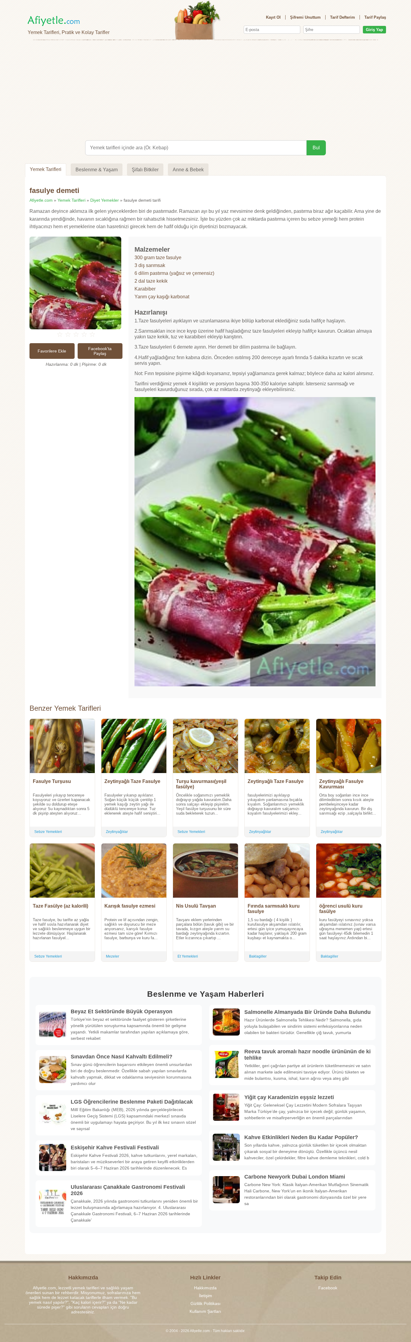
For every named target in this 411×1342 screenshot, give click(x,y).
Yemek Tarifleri (45, 169)
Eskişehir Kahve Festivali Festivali (115, 1148)
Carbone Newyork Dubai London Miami (294, 1177)
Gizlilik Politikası (205, 1303)
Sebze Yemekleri (48, 832)
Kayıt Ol (273, 17)
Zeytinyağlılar (117, 832)
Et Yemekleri (188, 956)
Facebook (327, 1287)
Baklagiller (258, 956)
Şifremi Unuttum (305, 17)
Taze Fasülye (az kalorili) (60, 906)
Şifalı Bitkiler (145, 169)
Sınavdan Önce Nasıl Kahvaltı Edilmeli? (121, 1057)
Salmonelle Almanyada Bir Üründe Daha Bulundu (307, 1012)
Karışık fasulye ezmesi (129, 906)
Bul (316, 147)
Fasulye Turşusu (52, 781)
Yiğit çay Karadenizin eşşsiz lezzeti (289, 1097)
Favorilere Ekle (52, 351)
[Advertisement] (205, 89)
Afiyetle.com (41, 200)
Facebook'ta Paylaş (100, 351)
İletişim (205, 1295)
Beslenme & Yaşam (97, 169)
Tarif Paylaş (375, 17)
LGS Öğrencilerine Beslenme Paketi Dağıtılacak (132, 1102)
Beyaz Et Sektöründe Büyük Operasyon (121, 1011)
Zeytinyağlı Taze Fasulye (132, 781)
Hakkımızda (205, 1287)
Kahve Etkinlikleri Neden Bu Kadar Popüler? (301, 1137)
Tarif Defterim (342, 17)
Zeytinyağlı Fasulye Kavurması (341, 784)
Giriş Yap (374, 29)
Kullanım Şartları (205, 1311)
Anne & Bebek (188, 169)
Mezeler (112, 956)
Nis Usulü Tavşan (196, 906)
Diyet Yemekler (104, 200)
